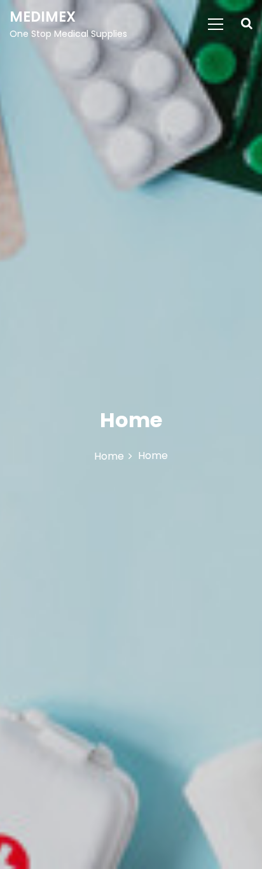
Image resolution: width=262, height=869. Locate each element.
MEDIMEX (43, 17)
